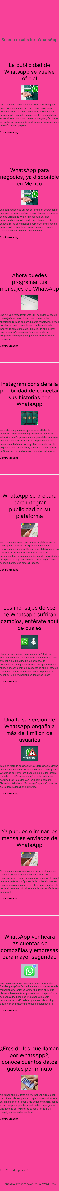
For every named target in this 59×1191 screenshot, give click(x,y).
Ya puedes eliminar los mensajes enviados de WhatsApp (29, 838)
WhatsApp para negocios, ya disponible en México (29, 177)
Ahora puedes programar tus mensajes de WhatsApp (29, 282)
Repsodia (9, 1183)
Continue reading (11, 132)
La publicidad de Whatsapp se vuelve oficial (29, 72)
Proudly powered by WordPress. (36, 1183)
